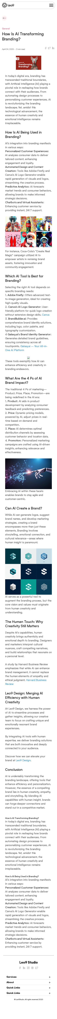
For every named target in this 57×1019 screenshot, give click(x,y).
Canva (45, 314)
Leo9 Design (23, 760)
